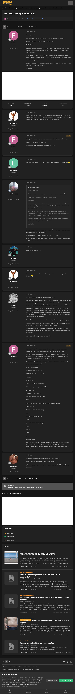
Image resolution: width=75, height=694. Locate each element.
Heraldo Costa (13, 194)
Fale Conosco (27, 666)
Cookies (35, 666)
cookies (11, 682)
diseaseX (13, 305)
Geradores (10, 533)
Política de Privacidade (16, 666)
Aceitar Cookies (66, 680)
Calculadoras (10, 540)
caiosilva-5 (22, 645)
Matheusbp (13, 466)
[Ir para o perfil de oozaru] (13, 251)
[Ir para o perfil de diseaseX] (13, 298)
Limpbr (22, 601)
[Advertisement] (37, 86)
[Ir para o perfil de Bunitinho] (13, 116)
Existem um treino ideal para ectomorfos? (37, 643)
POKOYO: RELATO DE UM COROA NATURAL (37, 554)
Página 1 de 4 (33, 27)
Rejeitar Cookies (52, 680)
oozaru (13, 258)
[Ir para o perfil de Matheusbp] (13, 459)
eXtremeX (13, 170)
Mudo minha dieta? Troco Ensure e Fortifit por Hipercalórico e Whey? (44, 598)
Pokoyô (22, 556)
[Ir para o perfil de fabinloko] (5, 19)
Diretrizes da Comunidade (33, 681)
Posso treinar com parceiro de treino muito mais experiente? (40, 576)
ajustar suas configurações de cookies (18, 684)
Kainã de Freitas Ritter (25, 578)
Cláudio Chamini (24, 566)
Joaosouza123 (23, 624)
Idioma (5, 666)
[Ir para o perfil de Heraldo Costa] (13, 186)
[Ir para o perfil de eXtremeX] (13, 163)
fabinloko (9, 19)
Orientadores (10, 536)
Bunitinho (13, 123)
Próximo (19, 27)
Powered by (31, 669)
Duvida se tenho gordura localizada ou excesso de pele (45, 621)
